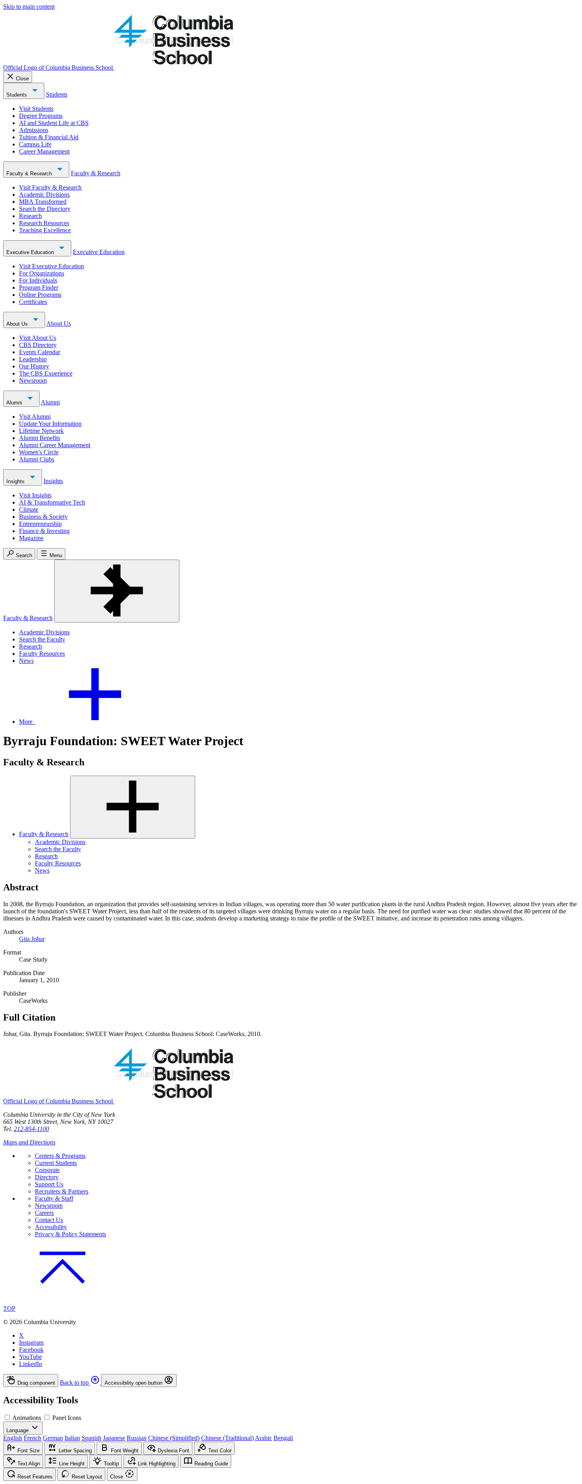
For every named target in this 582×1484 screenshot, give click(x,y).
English (12, 1438)
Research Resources (44, 223)
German (53, 1438)
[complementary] (291, 1380)
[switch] (7, 1417)
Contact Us (49, 1219)
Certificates (33, 301)
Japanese (114, 1438)
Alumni (15, 403)
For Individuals (38, 280)
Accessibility (51, 1227)
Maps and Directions (29, 1142)
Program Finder (38, 287)
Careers (44, 1212)
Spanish (91, 1438)
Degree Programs (41, 115)
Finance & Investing (44, 531)
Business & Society (43, 516)
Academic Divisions (44, 194)
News (26, 660)
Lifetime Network (41, 430)
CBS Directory (38, 345)
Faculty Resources (42, 653)
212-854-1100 (31, 1128)
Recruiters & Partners (61, 1191)
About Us (17, 324)
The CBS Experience (45, 373)
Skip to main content (29, 6)
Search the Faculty (42, 639)
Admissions (33, 130)
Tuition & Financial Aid (48, 137)
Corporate (47, 1170)
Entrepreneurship (40, 523)
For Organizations (41, 273)
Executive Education (30, 252)
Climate (28, 509)
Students (17, 95)
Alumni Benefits (39, 438)
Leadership (33, 359)
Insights (16, 481)
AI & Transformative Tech (52, 502)
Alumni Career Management (54, 445)
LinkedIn (30, 1364)
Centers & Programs (60, 1155)
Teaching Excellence (45, 230)
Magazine (31, 538)
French (32, 1438)
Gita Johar (32, 939)
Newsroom (33, 380)
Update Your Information (50, 423)
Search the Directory (44, 208)
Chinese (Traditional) (227, 1438)
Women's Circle (39, 452)
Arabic (263, 1438)
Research (30, 216)
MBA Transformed (43, 201)
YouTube (30, 1356)
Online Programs (40, 294)
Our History (34, 366)
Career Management (44, 151)
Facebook (31, 1349)
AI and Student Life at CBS (54, 123)
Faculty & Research (29, 173)
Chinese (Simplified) (174, 1438)
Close (22, 79)
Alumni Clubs (36, 459)
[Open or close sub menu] (132, 807)
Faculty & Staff (54, 1198)
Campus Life (35, 144)
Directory (47, 1177)
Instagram (31, 1342)
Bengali (283, 1438)
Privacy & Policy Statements (70, 1234)
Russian (136, 1438)
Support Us (49, 1184)
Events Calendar (39, 352)
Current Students (56, 1162)
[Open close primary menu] (116, 591)
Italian (72, 1438)
